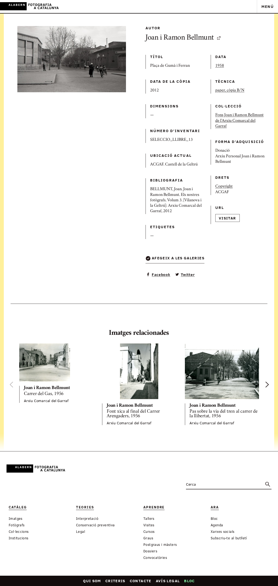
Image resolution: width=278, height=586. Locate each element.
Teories (85, 507)
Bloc (189, 580)
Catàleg (18, 507)
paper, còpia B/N (229, 91)
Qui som (92, 580)
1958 (219, 66)
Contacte (140, 580)
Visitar (227, 218)
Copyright (224, 187)
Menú (267, 6)
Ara (215, 507)
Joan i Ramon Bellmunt (180, 38)
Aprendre (154, 507)
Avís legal (168, 580)
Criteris (115, 580)
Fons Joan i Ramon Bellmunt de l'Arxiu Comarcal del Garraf (239, 120)
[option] (56, 373)
